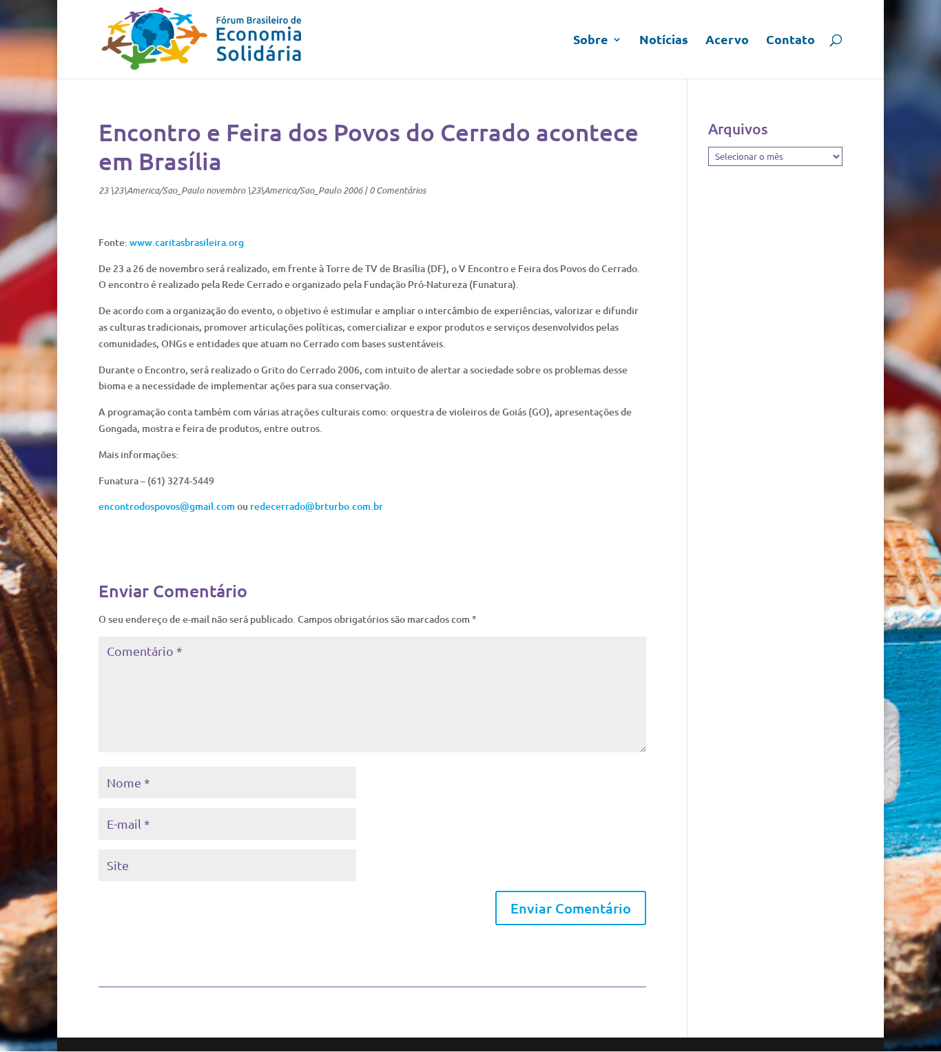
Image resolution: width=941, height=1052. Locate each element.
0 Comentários (397, 190)
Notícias (663, 40)
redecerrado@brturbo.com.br (316, 506)
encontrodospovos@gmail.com (167, 506)
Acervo (727, 40)
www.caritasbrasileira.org (187, 242)
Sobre (590, 40)
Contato (790, 40)
